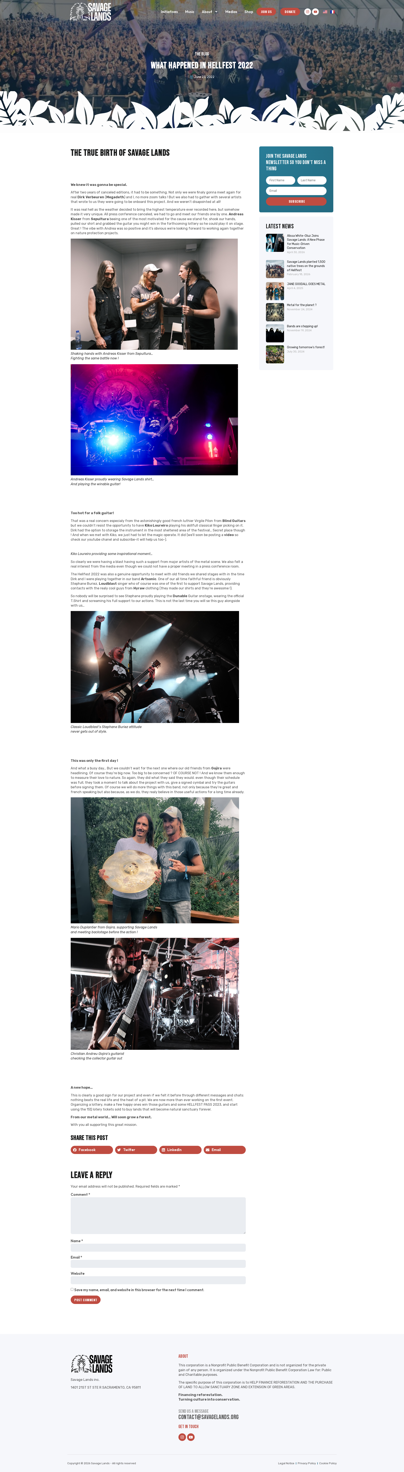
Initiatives (169, 11)
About (207, 11)
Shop (249, 11)
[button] (92, 1150)
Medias (231, 11)
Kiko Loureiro (156, 525)
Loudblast (108, 584)
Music (189, 11)
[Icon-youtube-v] (191, 1437)
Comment (80, 1194)
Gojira (216, 768)
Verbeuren (95, 197)
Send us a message (193, 1411)
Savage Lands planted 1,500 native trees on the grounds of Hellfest (306, 266)
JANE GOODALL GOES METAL (306, 284)
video (229, 535)
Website (78, 1273)
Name (77, 1241)
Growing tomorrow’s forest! (306, 347)
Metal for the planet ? (302, 305)
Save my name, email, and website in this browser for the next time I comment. (139, 1290)
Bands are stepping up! (302, 326)
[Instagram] (307, 11)
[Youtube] (315, 11)
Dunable (180, 596)
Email (76, 1257)
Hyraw (139, 588)
